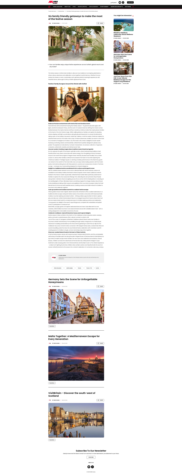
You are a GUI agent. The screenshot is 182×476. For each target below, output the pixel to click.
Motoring (128, 6)
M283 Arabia (57, 23)
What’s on (67, 6)
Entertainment (104, 6)
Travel (79, 268)
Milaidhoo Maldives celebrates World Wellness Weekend (123, 34)
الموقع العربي (113, 2)
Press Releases (57, 268)
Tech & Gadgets (93, 6)
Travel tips (89, 268)
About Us (91, 462)
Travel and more (57, 6)
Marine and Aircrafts (117, 6)
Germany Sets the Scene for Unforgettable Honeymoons (123, 56)
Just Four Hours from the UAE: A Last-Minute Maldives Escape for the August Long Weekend (123, 78)
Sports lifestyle (82, 6)
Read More (51, 326)
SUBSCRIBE (130, 2)
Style (74, 6)
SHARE (101, 23)
